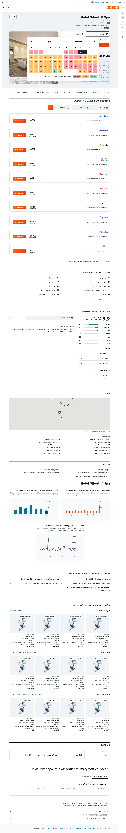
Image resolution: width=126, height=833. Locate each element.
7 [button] (89, 57)
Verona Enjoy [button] (29, 678)
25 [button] (71, 66)
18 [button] (71, 62)
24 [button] (76, 66)
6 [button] (94, 57)
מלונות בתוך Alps (59, 828)
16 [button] (80, 62)
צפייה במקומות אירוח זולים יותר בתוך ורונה (22, 652)
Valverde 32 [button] (30, 636)
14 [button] (90, 62)
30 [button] (80, 71)
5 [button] (66, 52)
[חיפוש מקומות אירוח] (122, 17)
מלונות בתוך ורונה (39, 788)
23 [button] (80, 66)
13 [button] (94, 62)
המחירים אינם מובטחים (70, 805)
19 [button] (66, 62)
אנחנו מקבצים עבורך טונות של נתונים (95, 815)
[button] (2, 2)
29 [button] (85, 71)
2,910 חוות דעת (94, 23)
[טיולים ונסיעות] (122, 37)
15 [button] (85, 62)
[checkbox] (100, 376)
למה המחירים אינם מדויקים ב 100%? (96, 818)
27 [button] (94, 71)
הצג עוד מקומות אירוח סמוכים (18, 610)
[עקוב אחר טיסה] (122, 31)
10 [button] (76, 57)
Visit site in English (98, 2)
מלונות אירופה (91, 828)
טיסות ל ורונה (101, 788)
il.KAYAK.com (106, 828)
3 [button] (75, 52)
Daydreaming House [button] (77, 636)
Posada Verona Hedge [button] (102, 636)
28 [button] (90, 71)
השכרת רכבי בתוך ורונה (68, 788)
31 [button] (31, 71)
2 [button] (80, 52)
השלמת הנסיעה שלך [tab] (100, 776)
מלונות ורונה (49, 828)
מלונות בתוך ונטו (69, 828)
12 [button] (66, 57)
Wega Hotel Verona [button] (52, 636)
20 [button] (95, 66)
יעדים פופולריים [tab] (86, 776)
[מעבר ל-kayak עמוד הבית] (113, 7)
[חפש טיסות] (122, 13)
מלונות (99, 828)
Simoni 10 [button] (106, 678)
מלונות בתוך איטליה (81, 828)
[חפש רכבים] (122, 22)
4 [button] (59, 57)
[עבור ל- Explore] (122, 27)
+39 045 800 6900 (103, 28)
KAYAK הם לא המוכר (101, 811)
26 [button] (66, 66)
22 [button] (85, 66)
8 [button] (85, 57)
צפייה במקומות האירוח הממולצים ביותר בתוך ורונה (25, 694)
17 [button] (75, 62)
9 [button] (80, 57)
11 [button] (71, 57)
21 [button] (90, 66)
